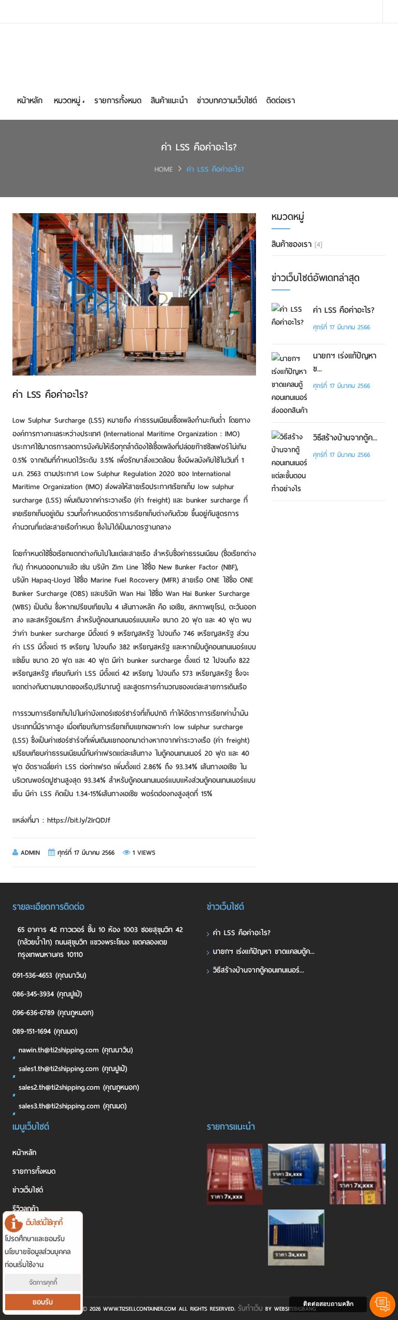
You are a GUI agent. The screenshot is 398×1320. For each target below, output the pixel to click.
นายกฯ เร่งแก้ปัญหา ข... (344, 363)
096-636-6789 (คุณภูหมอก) (52, 1013)
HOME (163, 169)
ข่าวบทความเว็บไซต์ (227, 100)
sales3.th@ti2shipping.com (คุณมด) (72, 1106)
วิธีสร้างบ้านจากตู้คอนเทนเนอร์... (258, 970)
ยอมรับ (43, 1302)
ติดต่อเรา (280, 100)
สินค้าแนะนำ (169, 100)
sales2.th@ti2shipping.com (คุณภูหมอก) (79, 1087)
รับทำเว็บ (250, 1308)
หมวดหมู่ (67, 100)
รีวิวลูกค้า (25, 1209)
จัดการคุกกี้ (43, 1282)
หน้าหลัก (29, 100)
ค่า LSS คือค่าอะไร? (215, 169)
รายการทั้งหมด (117, 100)
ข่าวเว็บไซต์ (27, 1190)
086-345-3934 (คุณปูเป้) (47, 994)
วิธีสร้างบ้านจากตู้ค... (345, 438)
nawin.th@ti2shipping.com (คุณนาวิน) (76, 1050)
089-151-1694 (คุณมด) (44, 1031)
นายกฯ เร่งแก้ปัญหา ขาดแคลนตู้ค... (264, 951)
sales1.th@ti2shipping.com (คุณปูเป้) (73, 1069)
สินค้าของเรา (297, 244)
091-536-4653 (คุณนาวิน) (49, 975)
